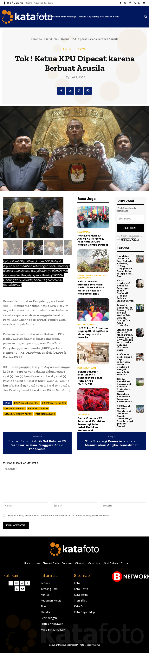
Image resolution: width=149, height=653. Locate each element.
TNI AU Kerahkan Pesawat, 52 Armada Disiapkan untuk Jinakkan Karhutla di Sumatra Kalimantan (124, 390)
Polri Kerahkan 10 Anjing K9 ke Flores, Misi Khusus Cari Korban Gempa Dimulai (92, 240)
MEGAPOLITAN (85, 324)
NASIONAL (83, 232)
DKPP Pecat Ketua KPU (54, 402)
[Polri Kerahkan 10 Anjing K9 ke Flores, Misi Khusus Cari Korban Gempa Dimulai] (93, 217)
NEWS (81, 48)
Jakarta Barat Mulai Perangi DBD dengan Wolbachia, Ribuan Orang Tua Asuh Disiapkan (125, 315)
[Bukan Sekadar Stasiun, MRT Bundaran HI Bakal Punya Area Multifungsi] (93, 353)
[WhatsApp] (139, 3)
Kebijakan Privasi (130, 240)
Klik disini (130, 228)
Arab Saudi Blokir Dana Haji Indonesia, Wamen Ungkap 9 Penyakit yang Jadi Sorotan (124, 364)
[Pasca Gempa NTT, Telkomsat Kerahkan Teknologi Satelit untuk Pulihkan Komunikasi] (93, 399)
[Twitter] (134, 3)
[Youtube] (144, 3)
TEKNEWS (83, 414)
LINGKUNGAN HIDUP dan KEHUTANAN (91, 276)
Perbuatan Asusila (45, 413)
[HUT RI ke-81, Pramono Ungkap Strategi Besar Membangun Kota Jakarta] (93, 309)
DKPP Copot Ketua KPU (26, 402)
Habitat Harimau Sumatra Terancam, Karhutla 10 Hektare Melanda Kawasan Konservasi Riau (91, 287)
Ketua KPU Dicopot (14, 408)
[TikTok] (130, 3)
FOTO (48, 39)
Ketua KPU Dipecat (38, 408)
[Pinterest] (79, 91)
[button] (145, 16)
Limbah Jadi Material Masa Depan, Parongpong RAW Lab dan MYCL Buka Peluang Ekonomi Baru (125, 339)
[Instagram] (125, 3)
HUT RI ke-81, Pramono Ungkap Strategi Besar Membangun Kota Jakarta (92, 332)
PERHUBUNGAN (86, 368)
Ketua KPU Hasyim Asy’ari (18, 413)
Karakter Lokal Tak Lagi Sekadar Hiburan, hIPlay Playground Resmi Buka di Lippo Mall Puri (125, 266)
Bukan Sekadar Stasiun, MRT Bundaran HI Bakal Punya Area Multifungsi (89, 377)
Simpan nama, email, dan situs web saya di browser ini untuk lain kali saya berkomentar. (58, 515)
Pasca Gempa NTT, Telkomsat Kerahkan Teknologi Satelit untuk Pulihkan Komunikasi (91, 424)
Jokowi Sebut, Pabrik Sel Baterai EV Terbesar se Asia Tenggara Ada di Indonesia (37, 445)
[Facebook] (120, 3)
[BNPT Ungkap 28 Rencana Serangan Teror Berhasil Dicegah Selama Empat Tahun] (140, 283)
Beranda (36, 39)
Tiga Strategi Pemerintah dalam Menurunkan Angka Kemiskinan (112, 443)
